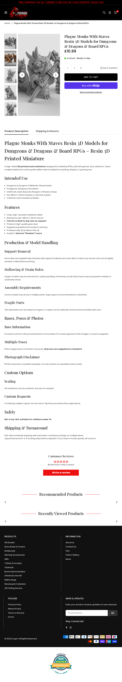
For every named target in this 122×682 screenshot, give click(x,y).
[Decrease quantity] (68, 68)
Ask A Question (110, 68)
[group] (39, 75)
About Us (70, 542)
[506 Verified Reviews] (61, 675)
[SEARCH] (104, 13)
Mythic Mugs (10, 579)
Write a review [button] (61, 472)
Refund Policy (14, 608)
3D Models (9, 542)
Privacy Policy (14, 604)
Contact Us (71, 546)
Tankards (9, 567)
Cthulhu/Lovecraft (13, 575)
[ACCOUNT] (110, 13)
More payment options (91, 92)
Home (7, 23)
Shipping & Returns (47, 131)
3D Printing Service (13, 588)
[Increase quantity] (81, 68)
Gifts (6, 559)
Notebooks (9, 550)
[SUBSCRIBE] (113, 613)
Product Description (16, 131)
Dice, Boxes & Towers (14, 546)
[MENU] (6, 12)
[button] (115, 13)
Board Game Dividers (14, 571)
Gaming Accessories (14, 554)
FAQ (67, 550)
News (68, 559)
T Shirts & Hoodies (13, 563)
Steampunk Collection (15, 584)
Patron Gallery (72, 554)
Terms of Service (16, 612)
